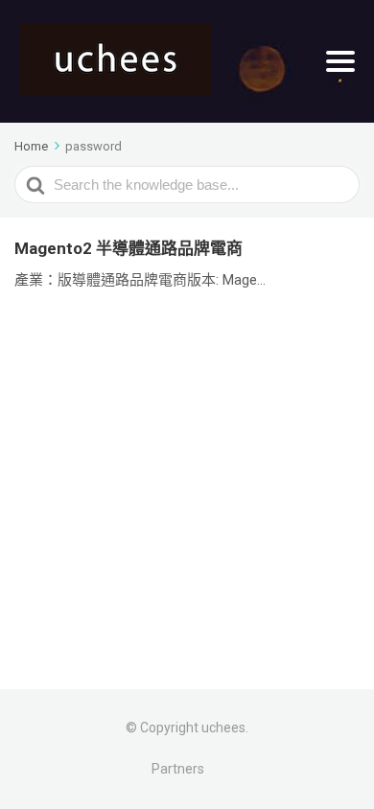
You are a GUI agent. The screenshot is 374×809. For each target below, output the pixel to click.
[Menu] (340, 61)
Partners (178, 768)
